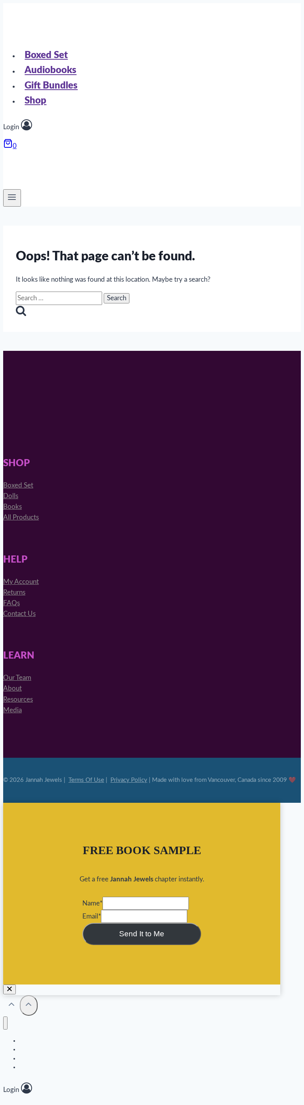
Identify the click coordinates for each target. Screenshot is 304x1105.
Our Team (17, 677)
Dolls (10, 496)
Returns (14, 592)
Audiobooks (50, 70)
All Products (21, 517)
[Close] (9, 989)
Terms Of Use (86, 780)
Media (12, 710)
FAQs (11, 603)
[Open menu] (12, 198)
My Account (21, 581)
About (12, 688)
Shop (35, 100)
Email (91, 916)
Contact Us (19, 613)
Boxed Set (46, 55)
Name (92, 903)
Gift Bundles (51, 85)
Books (12, 506)
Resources (18, 699)
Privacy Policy (128, 780)
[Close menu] (5, 1023)
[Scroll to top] (11, 1006)
